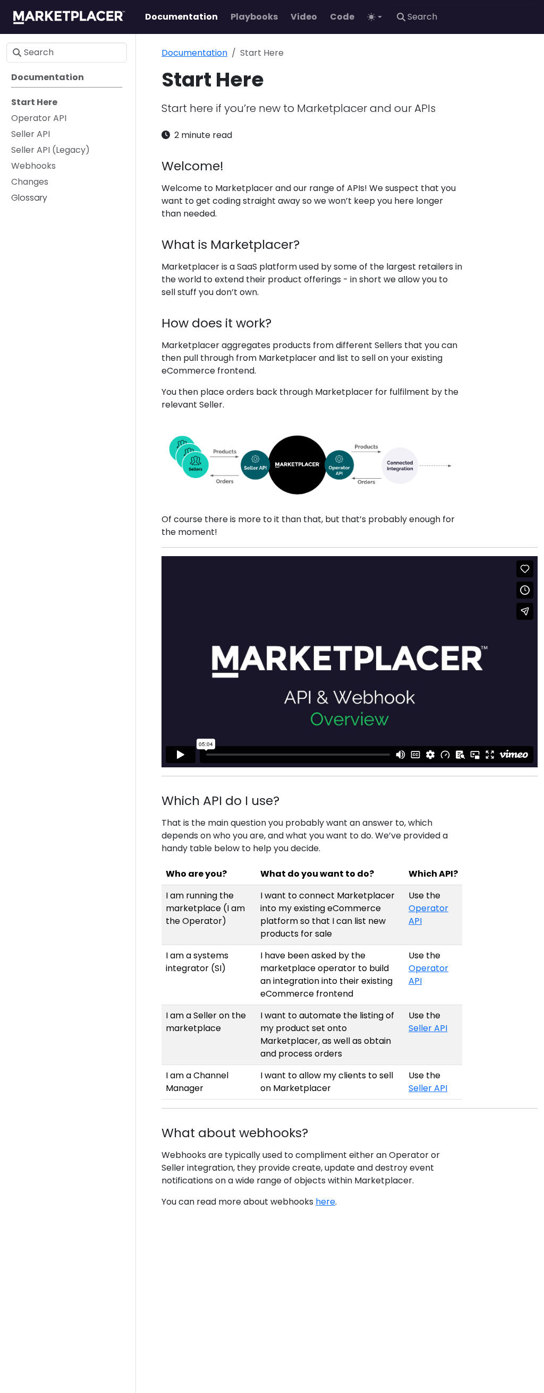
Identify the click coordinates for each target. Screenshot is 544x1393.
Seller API (428, 1028)
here (325, 1202)
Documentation (194, 53)
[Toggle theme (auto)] (374, 17)
